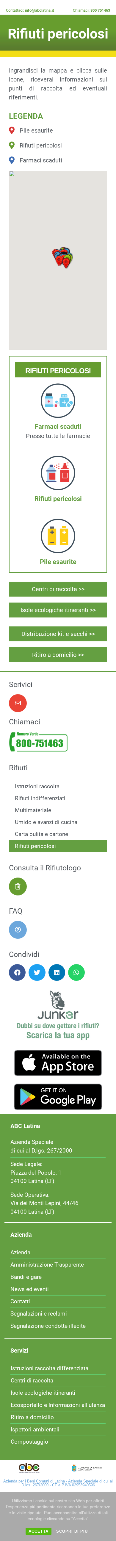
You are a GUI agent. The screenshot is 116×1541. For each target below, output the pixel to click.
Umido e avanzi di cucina (46, 822)
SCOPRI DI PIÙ (72, 1531)
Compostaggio (29, 1441)
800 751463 (100, 10)
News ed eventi (29, 1289)
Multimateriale (33, 810)
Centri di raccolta (32, 1380)
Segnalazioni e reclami (38, 1313)
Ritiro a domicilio (32, 1417)
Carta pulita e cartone (41, 834)
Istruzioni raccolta (37, 786)
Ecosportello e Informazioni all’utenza (58, 1405)
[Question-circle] (18, 930)
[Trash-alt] (18, 886)
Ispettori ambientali (35, 1429)
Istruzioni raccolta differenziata (49, 1368)
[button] (59, 261)
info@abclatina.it (39, 10)
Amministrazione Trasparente (47, 1264)
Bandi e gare (26, 1276)
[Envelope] (18, 703)
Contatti (20, 1301)
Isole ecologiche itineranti (43, 1392)
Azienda (20, 1252)
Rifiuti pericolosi (35, 846)
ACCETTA (38, 1531)
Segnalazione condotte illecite (48, 1325)
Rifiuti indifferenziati (40, 798)
